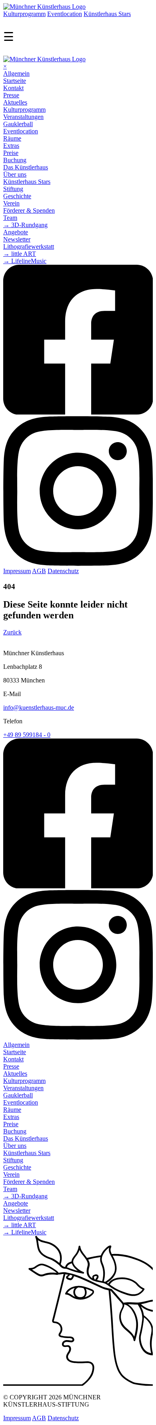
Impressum (17, 571)
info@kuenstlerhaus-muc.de (38, 707)
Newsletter (16, 239)
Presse (11, 95)
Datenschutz (63, 571)
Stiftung (13, 188)
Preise (10, 152)
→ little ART (19, 253)
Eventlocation (64, 13)
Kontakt (13, 88)
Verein (11, 203)
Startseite (14, 80)
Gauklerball (18, 124)
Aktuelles (15, 102)
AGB (39, 571)
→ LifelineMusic (24, 261)
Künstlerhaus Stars (107, 13)
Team (10, 217)
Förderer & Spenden (29, 210)
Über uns (14, 174)
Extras (11, 145)
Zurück (12, 632)
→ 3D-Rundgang (25, 224)
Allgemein (16, 73)
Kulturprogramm (24, 13)
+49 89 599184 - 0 (26, 734)
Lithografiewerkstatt (28, 246)
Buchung (14, 160)
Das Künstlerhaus (25, 167)
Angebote (15, 232)
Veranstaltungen (23, 116)
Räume (12, 138)
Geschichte (17, 196)
